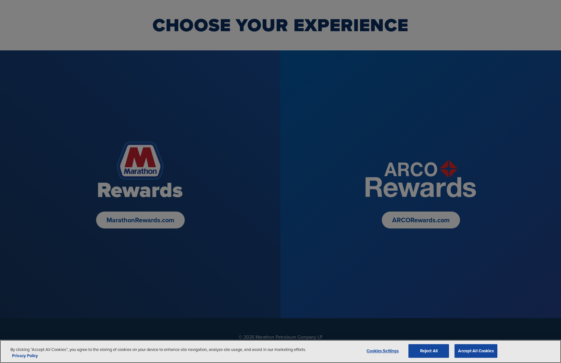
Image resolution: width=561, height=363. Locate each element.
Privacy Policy (25, 356)
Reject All (429, 351)
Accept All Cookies (475, 351)
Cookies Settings (383, 351)
